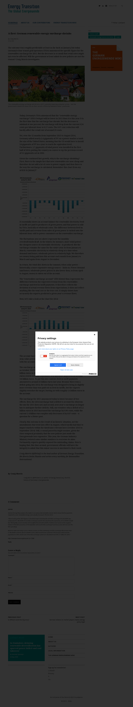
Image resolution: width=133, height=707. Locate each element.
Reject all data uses (66, 370)
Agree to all (58, 365)
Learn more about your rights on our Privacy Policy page (56, 349)
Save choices (75, 365)
